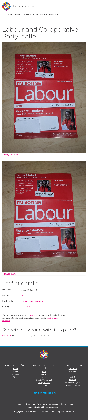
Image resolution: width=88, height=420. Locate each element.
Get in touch (6, 336)
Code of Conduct (44, 385)
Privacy (15, 377)
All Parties (15, 374)
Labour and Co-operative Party (32, 301)
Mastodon (72, 371)
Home (9, 14)
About (18, 14)
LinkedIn (72, 379)
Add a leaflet (55, 14)
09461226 (70, 411)
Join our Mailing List (72, 382)
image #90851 (10, 274)
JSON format (33, 315)
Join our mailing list (44, 393)
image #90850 (11, 155)
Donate (44, 374)
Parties (43, 14)
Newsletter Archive (73, 385)
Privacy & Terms (44, 382)
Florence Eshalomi (27, 307)
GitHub (72, 377)
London (23, 295)
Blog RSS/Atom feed (44, 380)
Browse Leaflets (30, 14)
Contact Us (73, 368)
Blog (44, 377)
